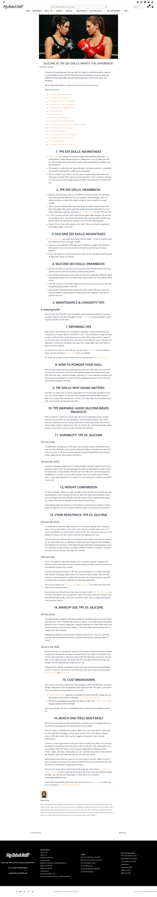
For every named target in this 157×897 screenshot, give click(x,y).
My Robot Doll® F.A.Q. (47, 874)
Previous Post (35, 833)
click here (86, 317)
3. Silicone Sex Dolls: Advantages (62, 101)
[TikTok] (152, 2)
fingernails (65, 673)
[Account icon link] (152, 7)
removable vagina (87, 212)
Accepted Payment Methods (90, 869)
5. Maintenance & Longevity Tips (61, 108)
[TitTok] (29, 891)
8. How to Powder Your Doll (59, 118)
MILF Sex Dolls (126, 870)
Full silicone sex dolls (57, 695)
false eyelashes (51, 673)
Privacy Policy (45, 860)
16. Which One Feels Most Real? (61, 144)
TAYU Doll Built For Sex (129, 856)
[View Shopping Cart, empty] (148, 7)
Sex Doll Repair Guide (88, 863)
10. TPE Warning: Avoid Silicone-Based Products (67, 124)
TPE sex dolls (54, 156)
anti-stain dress (71, 585)
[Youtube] (141, 2)
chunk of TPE (71, 353)
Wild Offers (125, 864)
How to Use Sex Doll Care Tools (91, 860)
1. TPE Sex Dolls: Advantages (60, 94)
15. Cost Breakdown (56, 141)
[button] (53, 11)
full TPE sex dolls (101, 701)
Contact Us (44, 852)
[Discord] (144, 2)
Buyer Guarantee (46, 866)
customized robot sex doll (89, 698)
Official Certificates (46, 858)
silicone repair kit (101, 357)
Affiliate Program (46, 868)
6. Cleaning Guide (55, 111)
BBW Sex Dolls (126, 873)
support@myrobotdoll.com (69, 785)
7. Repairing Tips (55, 114)
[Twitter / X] (137, 2)
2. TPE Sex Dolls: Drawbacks (60, 98)
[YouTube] (20, 891)
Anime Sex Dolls (126, 867)
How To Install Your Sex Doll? (90, 857)
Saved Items (44, 871)
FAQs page (96, 782)
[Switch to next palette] (4, 2)
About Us (43, 855)
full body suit (85, 585)
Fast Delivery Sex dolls (128, 861)
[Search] (106, 7)
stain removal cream (100, 592)
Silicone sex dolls (55, 239)
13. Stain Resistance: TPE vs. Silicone (63, 134)
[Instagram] (24, 891)
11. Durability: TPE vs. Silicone (60, 128)
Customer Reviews (87, 872)
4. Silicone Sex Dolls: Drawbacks (61, 104)
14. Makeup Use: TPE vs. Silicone (61, 138)
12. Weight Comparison (58, 131)
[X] (16, 891)
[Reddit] (148, 2)
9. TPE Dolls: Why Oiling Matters (61, 121)
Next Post (123, 833)
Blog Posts (43, 67)
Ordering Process (87, 866)
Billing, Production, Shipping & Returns (53, 863)
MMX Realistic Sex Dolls (129, 859)
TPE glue (91, 350)
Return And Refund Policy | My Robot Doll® (55, 876)
